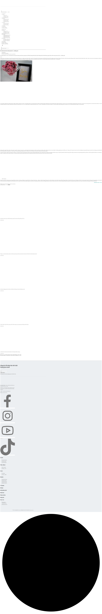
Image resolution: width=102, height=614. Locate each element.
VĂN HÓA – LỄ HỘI (6, 31)
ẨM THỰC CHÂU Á (6, 39)
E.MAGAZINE (4, 26)
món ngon (23, 104)
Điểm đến (1, 476)
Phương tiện (2, 497)
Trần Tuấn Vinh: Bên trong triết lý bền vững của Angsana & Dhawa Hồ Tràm (14, 324)
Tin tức (1, 470)
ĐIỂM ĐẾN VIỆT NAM (6, 19)
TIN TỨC (3, 14)
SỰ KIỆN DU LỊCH (6, 32)
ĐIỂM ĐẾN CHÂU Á (6, 35)
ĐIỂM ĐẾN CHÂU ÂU (7, 36)
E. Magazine (2, 485)
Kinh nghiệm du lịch (3, 490)
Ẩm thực (1, 457)
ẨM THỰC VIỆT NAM (6, 23)
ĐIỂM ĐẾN (3, 18)
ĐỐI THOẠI (3, 25)
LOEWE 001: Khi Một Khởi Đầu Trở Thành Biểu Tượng (10, 351)
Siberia (22, 58)
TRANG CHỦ (3, 13)
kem (24, 150)
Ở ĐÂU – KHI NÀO (4, 27)
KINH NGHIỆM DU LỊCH (5, 17)
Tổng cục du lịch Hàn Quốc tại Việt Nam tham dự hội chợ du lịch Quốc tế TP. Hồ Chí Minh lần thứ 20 (18, 253)
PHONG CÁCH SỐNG (5, 43)
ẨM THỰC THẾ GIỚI (7, 40)
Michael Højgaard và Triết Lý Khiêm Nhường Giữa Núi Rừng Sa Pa (12, 289)
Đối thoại (1, 487)
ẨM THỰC (3, 22)
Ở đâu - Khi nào (2, 464)
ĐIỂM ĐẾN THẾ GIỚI (6, 21)
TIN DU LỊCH (5, 15)
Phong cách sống (2, 495)
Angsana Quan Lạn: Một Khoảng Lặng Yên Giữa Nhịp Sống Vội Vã (12, 218)
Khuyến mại (2, 492)
